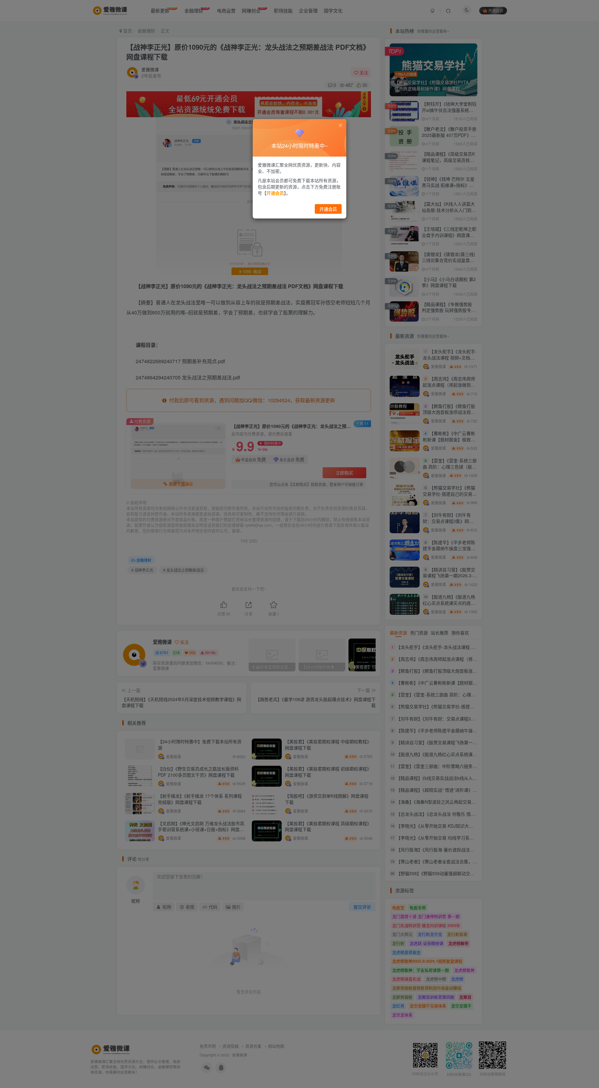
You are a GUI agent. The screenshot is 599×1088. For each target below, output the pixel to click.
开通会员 (328, 209)
